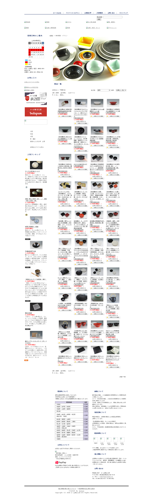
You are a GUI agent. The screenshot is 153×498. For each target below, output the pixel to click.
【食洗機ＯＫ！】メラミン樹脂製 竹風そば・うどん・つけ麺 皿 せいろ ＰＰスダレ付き (80, 195)
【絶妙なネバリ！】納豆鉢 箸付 (36, 279)
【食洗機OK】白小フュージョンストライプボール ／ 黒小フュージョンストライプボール (81, 113)
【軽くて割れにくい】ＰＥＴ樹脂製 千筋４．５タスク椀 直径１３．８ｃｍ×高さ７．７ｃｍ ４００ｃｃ (65, 252)
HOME (51, 35)
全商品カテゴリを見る (37, 147)
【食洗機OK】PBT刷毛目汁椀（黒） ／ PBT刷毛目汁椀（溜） (112, 166)
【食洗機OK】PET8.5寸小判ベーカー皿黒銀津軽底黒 (96, 138)
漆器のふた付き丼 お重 (37, 141)
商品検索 (99, 17)
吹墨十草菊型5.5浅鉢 (31, 226)
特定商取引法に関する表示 (86, 488)
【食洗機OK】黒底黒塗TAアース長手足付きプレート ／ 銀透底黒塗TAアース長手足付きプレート (97, 167)
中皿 (31, 134)
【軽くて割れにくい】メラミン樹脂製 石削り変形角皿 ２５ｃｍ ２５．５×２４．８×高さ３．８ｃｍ (97, 252)
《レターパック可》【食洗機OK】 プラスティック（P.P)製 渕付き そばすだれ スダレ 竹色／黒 (65, 195)
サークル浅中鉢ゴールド (32, 171)
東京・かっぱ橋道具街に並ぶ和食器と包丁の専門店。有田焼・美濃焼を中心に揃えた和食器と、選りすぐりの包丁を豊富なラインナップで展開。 (88, 1)
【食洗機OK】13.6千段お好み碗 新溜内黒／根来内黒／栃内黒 (113, 138)
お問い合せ (111, 13)
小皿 (31, 131)
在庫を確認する (81, 121)
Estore (81, 491)
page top (123, 376)
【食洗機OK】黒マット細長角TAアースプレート (65, 358)
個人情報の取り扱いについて (67, 488)
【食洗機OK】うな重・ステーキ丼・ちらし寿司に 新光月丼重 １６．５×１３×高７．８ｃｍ (113, 195)
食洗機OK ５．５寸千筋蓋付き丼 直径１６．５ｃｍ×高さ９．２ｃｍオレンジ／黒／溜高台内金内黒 (81, 224)
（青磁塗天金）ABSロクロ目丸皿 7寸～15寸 (96, 305)
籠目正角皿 (28, 313)
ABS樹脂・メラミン (35, 128)
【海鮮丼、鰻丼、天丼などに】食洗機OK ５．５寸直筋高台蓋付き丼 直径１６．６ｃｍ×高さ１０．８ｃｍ (112, 224)
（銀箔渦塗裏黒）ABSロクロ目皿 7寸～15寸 (80, 305)
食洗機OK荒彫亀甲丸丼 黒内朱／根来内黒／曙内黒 (97, 222)
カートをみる (57, 13)
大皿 (31, 136)
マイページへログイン (73, 13)
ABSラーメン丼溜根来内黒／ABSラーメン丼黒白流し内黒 (112, 332)
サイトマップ (123, 13)
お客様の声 (88, 13)
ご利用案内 (99, 13)
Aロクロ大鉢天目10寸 (80, 164)
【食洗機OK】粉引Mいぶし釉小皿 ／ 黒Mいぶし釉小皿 (113, 279)
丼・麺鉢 (32, 139)
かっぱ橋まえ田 (29, 1)
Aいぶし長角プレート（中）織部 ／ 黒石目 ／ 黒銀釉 (64, 279)
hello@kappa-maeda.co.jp (106, 476)
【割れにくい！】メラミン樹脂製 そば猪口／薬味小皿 (96, 279)
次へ (57, 95)
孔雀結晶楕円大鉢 (30, 251)
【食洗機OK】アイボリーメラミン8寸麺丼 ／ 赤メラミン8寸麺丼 (98, 332)
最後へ (62, 95)
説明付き (55, 90)
